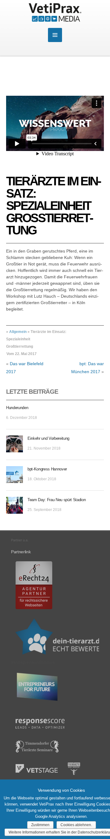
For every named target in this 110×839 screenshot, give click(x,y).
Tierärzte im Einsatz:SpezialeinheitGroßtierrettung (53, 205)
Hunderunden (17, 407)
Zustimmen (40, 825)
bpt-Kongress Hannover (47, 469)
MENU (55, 35)
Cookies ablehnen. (76, 825)
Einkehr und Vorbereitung (48, 438)
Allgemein (18, 332)
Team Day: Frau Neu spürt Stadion (57, 499)
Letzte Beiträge (32, 391)
